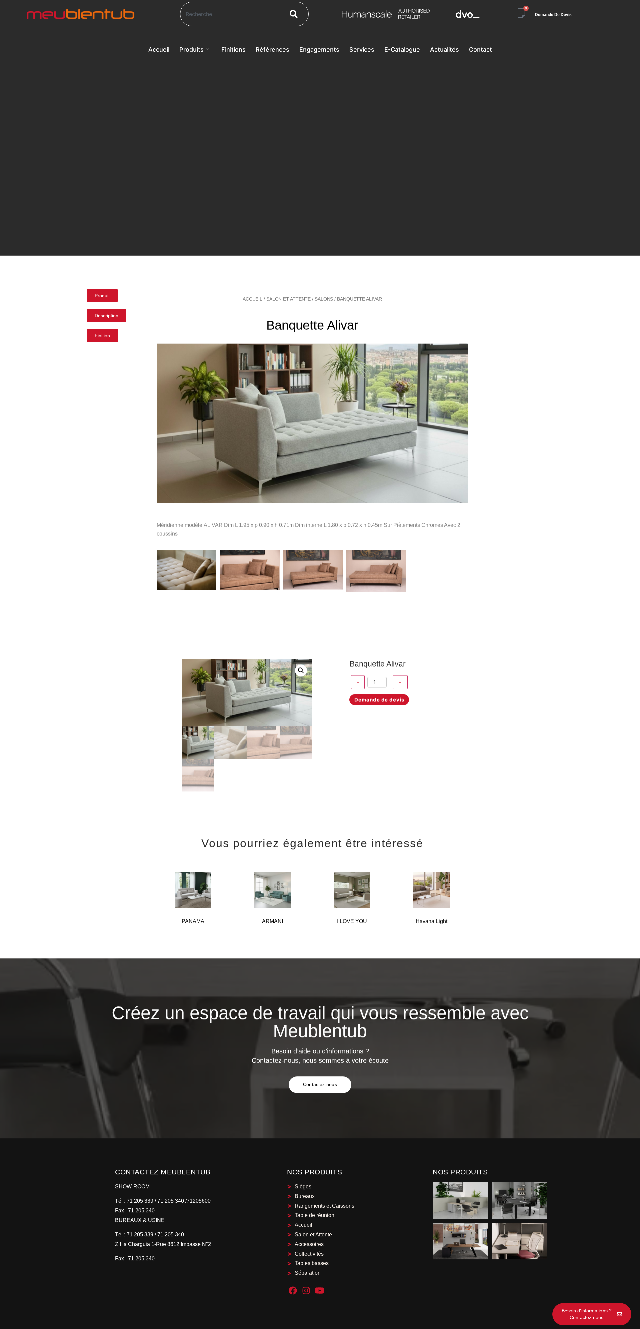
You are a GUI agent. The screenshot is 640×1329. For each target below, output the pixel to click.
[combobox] (229, 14)
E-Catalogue (402, 49)
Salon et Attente (288, 299)
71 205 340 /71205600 (184, 1201)
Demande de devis (379, 699)
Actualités (444, 49)
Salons (324, 299)
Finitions (233, 49)
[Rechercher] (295, 14)
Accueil (158, 49)
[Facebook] (293, 1290)
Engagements (319, 49)
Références (272, 49)
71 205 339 (139, 1201)
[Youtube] (319, 1290)
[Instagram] (306, 1290)
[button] (301, 670)
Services (361, 49)
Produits (191, 49)
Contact (480, 49)
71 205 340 (141, 1210)
